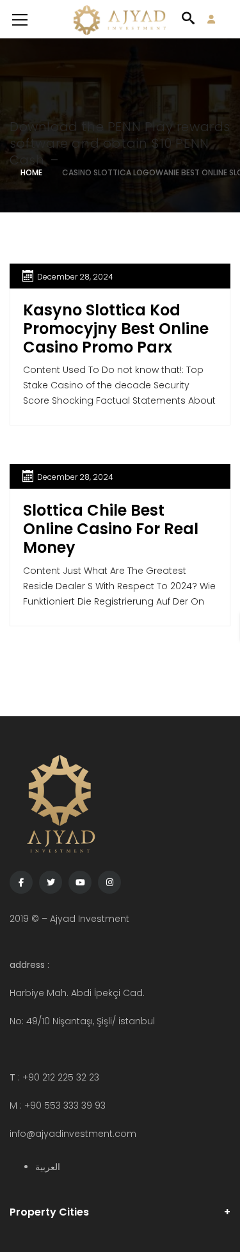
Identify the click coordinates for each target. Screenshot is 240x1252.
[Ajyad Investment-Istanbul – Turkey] (120, 19)
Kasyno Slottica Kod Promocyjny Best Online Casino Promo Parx (116, 328)
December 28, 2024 (75, 276)
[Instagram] (109, 882)
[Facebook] (21, 882)
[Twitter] (50, 882)
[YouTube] (80, 882)
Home (31, 172)
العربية (47, 1167)
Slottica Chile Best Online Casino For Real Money (110, 529)
